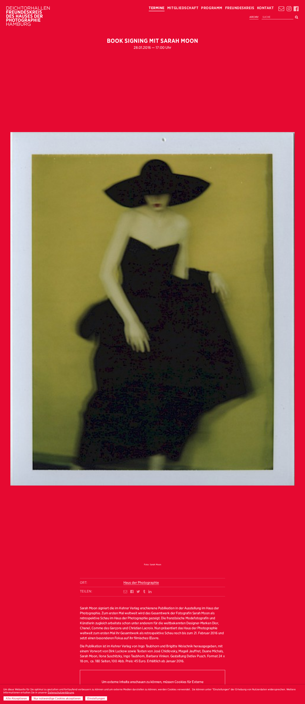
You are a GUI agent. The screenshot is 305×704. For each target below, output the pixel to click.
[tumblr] (144, 591)
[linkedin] (149, 591)
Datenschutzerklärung (61, 692)
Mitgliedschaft (182, 8)
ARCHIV (254, 16)
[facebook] (131, 591)
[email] (125, 591)
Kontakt (265, 8)
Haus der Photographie (141, 583)
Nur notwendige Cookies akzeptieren (57, 698)
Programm (211, 8)
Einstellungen (96, 698)
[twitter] (138, 591)
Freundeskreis (239, 8)
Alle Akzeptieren (16, 698)
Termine (157, 8)
